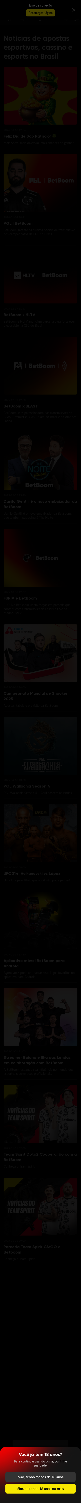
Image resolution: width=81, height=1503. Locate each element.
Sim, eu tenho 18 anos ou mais (40, 1488)
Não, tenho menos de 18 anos (40, 1477)
